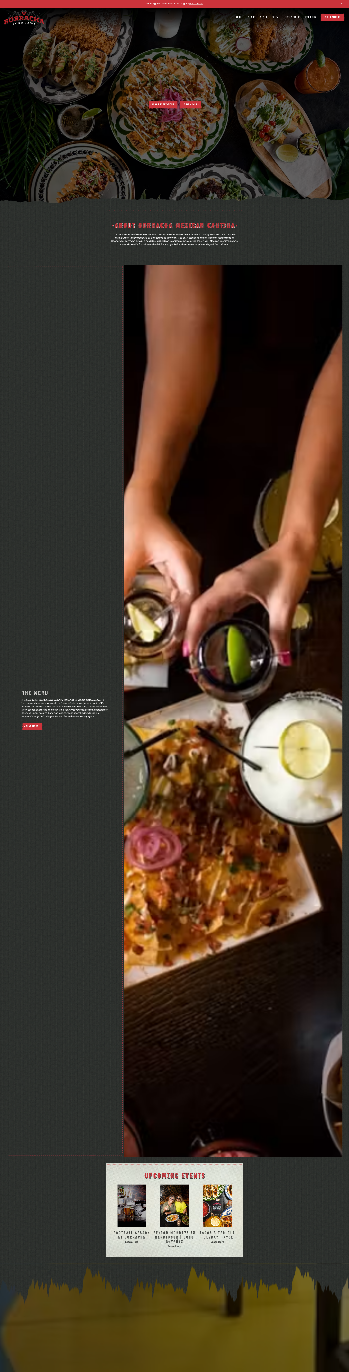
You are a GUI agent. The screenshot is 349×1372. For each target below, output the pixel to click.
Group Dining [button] (292, 17)
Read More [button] (32, 726)
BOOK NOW (196, 4)
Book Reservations (163, 104)
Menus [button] (251, 17)
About (240, 17)
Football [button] (275, 17)
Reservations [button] (332, 17)
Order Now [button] (310, 17)
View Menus (190, 104)
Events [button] (263, 17)
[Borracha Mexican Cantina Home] (24, 17)
